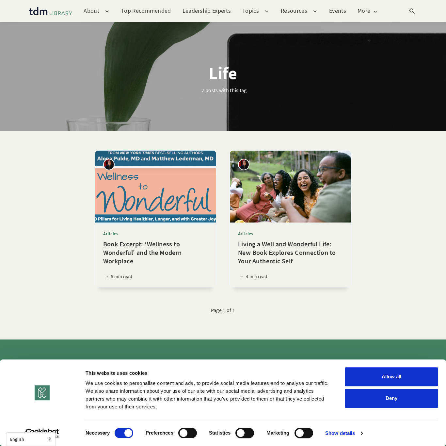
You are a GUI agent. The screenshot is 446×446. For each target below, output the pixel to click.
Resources (294, 11)
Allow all (391, 376)
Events (337, 10)
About (91, 11)
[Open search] (412, 11)
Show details (340, 433)
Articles (111, 234)
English (17, 439)
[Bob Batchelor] (109, 164)
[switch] (187, 433)
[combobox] (31, 439)
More (364, 11)
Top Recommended (146, 10)
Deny (391, 398)
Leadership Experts (207, 10)
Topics (250, 11)
